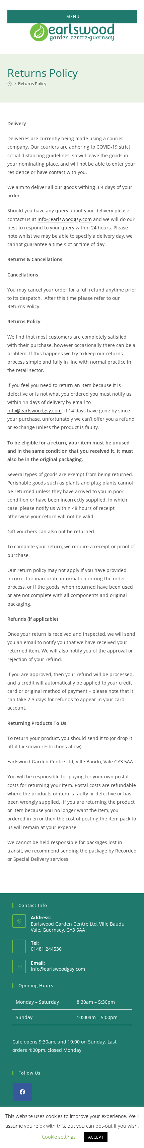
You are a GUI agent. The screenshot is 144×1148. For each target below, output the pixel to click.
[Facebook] (22, 1092)
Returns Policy (32, 83)
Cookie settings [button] (59, 1136)
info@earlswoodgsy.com (65, 219)
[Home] (9, 83)
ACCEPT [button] (95, 1137)
